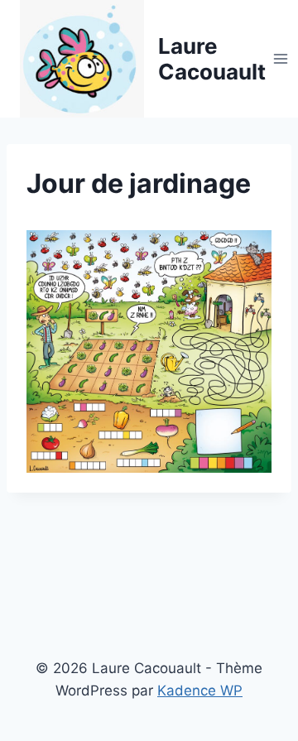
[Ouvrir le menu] (281, 58)
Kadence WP (200, 690)
